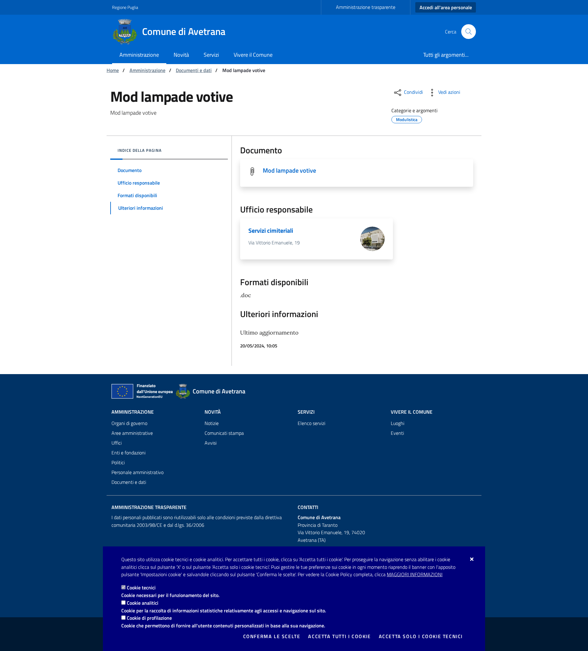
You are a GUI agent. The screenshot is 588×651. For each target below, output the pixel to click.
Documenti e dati (194, 70)
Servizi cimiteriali (270, 230)
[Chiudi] (472, 559)
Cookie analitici (142, 603)
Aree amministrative (132, 433)
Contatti (308, 507)
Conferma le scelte (271, 636)
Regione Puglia (125, 7)
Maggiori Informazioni (415, 574)
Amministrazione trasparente (365, 7)
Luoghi (397, 423)
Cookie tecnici (141, 587)
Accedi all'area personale (446, 7)
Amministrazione (147, 70)
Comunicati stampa (224, 433)
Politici (118, 462)
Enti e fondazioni (128, 452)
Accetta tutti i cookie (339, 636)
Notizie (212, 423)
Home (113, 70)
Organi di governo (129, 423)
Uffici (116, 442)
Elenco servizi (311, 423)
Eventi (397, 433)
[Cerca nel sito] (468, 31)
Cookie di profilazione (149, 618)
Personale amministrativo (137, 472)
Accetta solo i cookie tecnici (421, 636)
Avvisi (211, 442)
